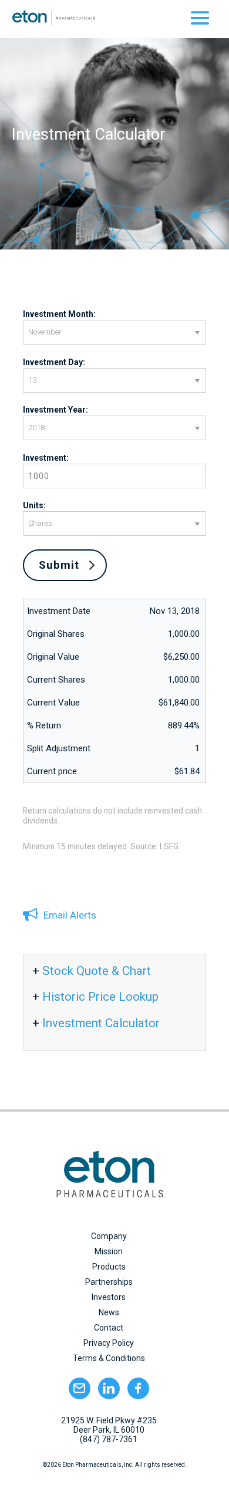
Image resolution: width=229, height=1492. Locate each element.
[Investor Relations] (200, 17)
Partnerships (109, 1282)
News (109, 1312)
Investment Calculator (101, 1023)
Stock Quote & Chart (96, 971)
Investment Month (58, 314)
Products (109, 1266)
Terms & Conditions (109, 1358)
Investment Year (54, 409)
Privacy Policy (108, 1343)
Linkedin (109, 1388)
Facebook (138, 1388)
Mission (109, 1251)
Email (79, 1388)
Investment (44, 458)
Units (33, 505)
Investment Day (53, 362)
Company (109, 1236)
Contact (108, 1327)
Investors (109, 1297)
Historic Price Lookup (100, 997)
